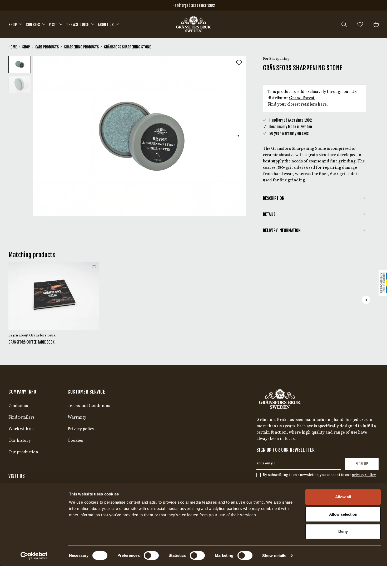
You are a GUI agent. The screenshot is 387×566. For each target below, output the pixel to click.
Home (12, 47)
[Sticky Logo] (383, 283)
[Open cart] (376, 24)
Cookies (75, 441)
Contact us (18, 406)
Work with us (20, 429)
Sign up (361, 463)
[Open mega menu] (20, 24)
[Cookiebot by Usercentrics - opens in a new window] (34, 556)
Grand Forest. (302, 98)
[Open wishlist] (360, 24)
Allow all (343, 497)
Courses (33, 24)
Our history (19, 441)
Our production (23, 452)
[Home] (193, 24)
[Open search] (344, 24)
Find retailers (21, 417)
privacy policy (364, 475)
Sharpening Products (81, 47)
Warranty (77, 417)
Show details (274, 555)
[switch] (151, 555)
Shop (12, 24)
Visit (53, 24)
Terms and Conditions (89, 406)
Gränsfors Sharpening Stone (127, 47)
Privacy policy (81, 429)
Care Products (47, 47)
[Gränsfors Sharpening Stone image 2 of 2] (19, 84)
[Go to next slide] (238, 136)
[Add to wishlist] (239, 62)
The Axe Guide (77, 24)
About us (106, 24)
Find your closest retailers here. (297, 104)
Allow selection (343, 514)
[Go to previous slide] (41, 136)
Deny (343, 531)
